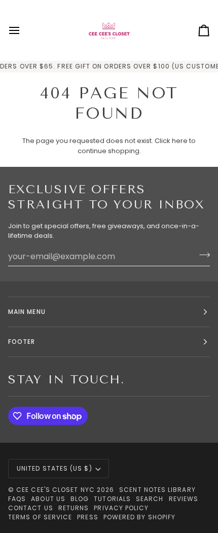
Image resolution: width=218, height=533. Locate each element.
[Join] (201, 255)
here (180, 141)
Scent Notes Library (157, 489)
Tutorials (112, 498)
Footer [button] (21, 341)
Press (87, 517)
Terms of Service (40, 517)
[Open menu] (23, 30)
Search (149, 498)
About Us (48, 498)
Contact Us (30, 508)
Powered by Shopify (139, 517)
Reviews (184, 498)
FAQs (17, 498)
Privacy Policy (121, 508)
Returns (73, 508)
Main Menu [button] (27, 311)
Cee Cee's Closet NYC (55, 489)
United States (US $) (54, 468)
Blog (79, 498)
